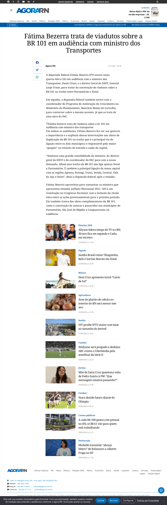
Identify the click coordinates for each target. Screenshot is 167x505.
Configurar (128, 500)
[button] (11, 10)
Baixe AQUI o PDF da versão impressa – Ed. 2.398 (139, 14)
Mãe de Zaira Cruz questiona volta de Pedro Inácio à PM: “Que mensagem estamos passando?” (99, 376)
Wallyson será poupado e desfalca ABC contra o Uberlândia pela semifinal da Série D (99, 351)
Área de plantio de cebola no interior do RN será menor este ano (97, 303)
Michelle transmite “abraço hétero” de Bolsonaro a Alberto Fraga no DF (97, 449)
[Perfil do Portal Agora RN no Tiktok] (35, 1)
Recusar (114, 500)
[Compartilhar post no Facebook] (37, 62)
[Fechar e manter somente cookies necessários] (163, 500)
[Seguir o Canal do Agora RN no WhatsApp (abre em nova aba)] (161, 490)
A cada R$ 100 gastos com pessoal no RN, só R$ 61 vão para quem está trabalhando (98, 423)
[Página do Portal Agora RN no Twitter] (15, 1)
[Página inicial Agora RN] (17, 471)
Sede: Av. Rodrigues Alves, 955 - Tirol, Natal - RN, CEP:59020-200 (33, 480)
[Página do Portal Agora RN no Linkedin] (30, 1)
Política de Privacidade (148, 500)
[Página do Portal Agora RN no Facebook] (9, 1)
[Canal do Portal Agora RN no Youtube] (24, 1)
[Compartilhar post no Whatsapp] (37, 77)
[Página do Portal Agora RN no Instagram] (19, 1)
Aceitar (101, 500)
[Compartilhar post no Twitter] (37, 70)
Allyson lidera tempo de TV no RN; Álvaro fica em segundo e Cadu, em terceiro (99, 233)
